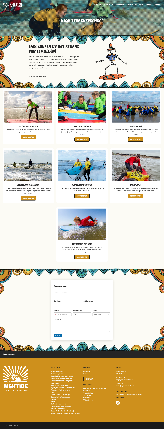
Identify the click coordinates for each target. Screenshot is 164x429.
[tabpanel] (82, 18)
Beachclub (97, 5)
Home (4, 354)
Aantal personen (88, 301)
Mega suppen (55, 383)
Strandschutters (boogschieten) (60, 397)
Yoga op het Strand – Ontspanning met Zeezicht (65, 413)
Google (140, 394)
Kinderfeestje (87, 391)
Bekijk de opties (28, 137)
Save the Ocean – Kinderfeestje (60, 395)
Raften (53, 392)
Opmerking (57, 319)
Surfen (53, 401)
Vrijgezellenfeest (88, 393)
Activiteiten (108, 5)
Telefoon (56, 310)
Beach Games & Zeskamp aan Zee (61, 378)
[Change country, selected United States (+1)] (56, 314)
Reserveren (86, 371)
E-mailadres (58, 301)
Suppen (53, 399)
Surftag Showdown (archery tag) (61, 406)
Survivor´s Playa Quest (58, 408)
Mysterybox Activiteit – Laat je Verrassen (63, 388)
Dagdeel (95, 310)
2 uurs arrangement (57, 371)
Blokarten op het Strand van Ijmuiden (62, 381)
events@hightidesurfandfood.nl (125, 386)
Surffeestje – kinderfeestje (59, 404)
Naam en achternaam (60, 292)
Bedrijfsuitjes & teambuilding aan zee (94, 388)
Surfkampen (120, 5)
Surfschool (139, 5)
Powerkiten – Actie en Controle (60, 390)
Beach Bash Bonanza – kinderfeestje (62, 376)
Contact (158, 5)
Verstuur (58, 335)
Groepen (130, 5)
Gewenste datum (78, 310)
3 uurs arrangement (57, 374)
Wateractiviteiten (88, 400)
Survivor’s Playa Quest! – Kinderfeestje (62, 411)
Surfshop (149, 5)
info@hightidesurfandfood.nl (124, 380)
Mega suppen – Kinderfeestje (59, 385)
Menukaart (89, 379)
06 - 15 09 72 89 (120, 377)
